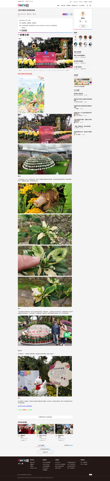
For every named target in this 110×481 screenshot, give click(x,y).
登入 (71, 1)
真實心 (22, 437)
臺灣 (23, 20)
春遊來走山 (61, 435)
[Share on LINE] (25, 35)
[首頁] (23, 5)
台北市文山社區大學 (39, 25)
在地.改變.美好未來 (71, 466)
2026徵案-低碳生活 (71, 462)
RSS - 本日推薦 (84, 464)
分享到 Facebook (71, 39)
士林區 (29, 20)
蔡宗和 (77, 122)
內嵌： (20, 70)
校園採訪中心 (75, 5)
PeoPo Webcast (79, 95)
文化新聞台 (78, 134)
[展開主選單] (90, 5)
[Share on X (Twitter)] (23, 35)
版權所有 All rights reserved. (24, 30)
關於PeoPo (32, 462)
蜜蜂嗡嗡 (80, 46)
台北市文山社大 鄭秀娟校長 (51, 25)
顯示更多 (23, 27)
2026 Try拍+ (57, 462)
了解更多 (83, 26)
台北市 (25, 20)
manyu (90, 39)
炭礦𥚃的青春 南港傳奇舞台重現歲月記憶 (83, 106)
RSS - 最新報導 (84, 462)
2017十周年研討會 (71, 464)
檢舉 (71, 14)
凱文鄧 (77, 127)
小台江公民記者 (79, 115)
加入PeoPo (76, 1)
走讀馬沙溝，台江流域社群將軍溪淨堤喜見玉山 (83, 113)
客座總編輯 (45, 470)
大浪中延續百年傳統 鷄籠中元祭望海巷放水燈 (83, 120)
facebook (19, 463)
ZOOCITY (90, 46)
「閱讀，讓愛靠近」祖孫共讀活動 (82, 126)
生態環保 (24, 23)
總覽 (58, 5)
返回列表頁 (45, 452)
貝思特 (85, 39)
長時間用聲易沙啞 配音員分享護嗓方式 (83, 132)
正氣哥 (85, 46)
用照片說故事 (58, 468)
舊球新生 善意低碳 (78, 93)
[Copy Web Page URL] (28, 35)
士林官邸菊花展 (25, 25)
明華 (80, 39)
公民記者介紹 (45, 468)
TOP (90, 474)
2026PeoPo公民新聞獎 (79, 86)
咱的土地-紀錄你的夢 (59, 466)
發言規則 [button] (71, 445)
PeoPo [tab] (41, 445)
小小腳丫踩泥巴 (78, 67)
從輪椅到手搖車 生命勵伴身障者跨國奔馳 (83, 99)
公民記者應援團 (46, 466)
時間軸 (31, 466)
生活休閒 (34, 23)
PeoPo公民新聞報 (46, 462)
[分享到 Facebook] (21, 35)
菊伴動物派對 (32, 25)
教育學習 (29, 23)
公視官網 (85, 1)
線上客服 (90, 1)
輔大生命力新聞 (79, 101)
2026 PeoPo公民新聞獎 (60, 464)
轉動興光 (23, 435)
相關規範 (32, 464)
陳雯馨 (77, 108)
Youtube (22, 463)
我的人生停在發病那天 (79, 55)
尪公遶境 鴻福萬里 (78, 61)
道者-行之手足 (42, 435)
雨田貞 (76, 46)
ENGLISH (81, 1)
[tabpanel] (45, 449)
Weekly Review (33, 468)
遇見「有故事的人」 (71, 468)
